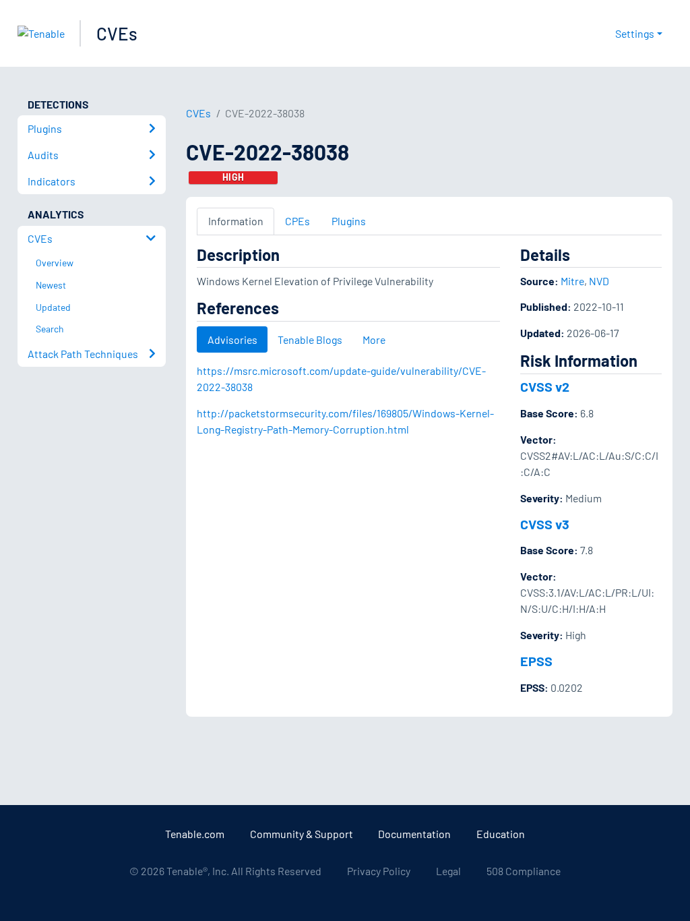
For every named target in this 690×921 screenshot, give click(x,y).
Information (235, 220)
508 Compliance (524, 870)
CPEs (297, 220)
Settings (634, 33)
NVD (599, 280)
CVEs (116, 33)
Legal (448, 870)
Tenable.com (194, 833)
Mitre (572, 280)
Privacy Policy (378, 870)
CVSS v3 (544, 524)
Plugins (349, 220)
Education (500, 833)
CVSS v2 (544, 386)
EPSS (536, 661)
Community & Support (301, 833)
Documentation (414, 833)
